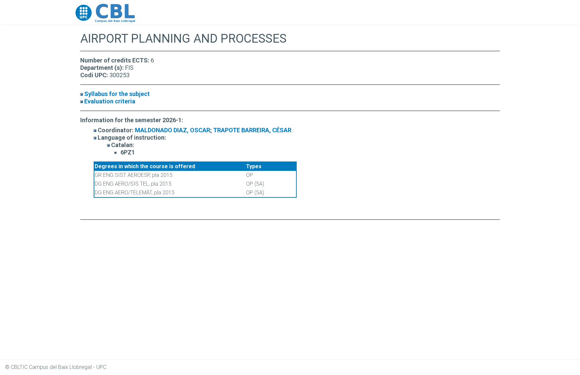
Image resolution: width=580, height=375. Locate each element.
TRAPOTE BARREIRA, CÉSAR (252, 130)
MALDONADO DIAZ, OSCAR (172, 130)
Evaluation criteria (109, 101)
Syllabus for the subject (117, 93)
